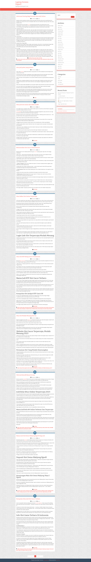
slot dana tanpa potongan (20, 308)
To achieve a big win (61, 96)
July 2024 (59, 36)
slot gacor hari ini (49, 549)
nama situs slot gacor (29, 549)
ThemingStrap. (46, 560)
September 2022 (61, 62)
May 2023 (60, 55)
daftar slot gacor (20, 549)
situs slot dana (26, 59)
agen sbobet (20, 427)
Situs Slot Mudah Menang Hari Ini (26, 315)
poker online (36, 58)
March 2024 (60, 42)
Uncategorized (60, 84)
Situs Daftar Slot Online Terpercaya (26, 196)
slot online (48, 59)
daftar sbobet (24, 427)
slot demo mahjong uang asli (21, 491)
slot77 (51, 368)
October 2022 (60, 60)
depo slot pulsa (22, 260)
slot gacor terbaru (25, 550)
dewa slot (19, 368)
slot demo (31, 490)
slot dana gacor (51, 307)
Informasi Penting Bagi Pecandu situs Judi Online (31, 16)
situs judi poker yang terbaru (24, 67)
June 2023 (60, 53)
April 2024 (60, 40)
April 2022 (60, 68)
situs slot (22, 59)
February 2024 (60, 44)
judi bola (28, 427)
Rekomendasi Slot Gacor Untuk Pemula (28, 147)
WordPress (58, 560)
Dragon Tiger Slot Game (62, 104)
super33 (22, 71)
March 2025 (60, 29)
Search (59, 15)
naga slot (29, 319)
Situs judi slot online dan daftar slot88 (27, 104)
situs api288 (18, 111)
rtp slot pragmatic (38, 503)
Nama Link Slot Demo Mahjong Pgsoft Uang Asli (30, 436)
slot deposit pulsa (34, 308)
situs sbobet (29, 428)
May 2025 (60, 27)
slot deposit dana (28, 308)
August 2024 (60, 34)
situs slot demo (26, 490)
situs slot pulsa (45, 307)
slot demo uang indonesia (43, 491)
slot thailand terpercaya (46, 368)
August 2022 (60, 64)
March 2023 (60, 57)
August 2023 (60, 49)
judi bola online (32, 427)
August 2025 (60, 25)
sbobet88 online (19, 428)
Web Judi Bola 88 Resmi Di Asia (25, 375)
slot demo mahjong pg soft (48, 490)
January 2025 (60, 33)
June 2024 (60, 38)
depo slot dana (20, 307)
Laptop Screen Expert (21, 3)
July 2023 (59, 51)
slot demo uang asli (35, 491)
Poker (33, 58)
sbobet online (47, 427)
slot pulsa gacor (40, 308)
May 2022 (60, 66)
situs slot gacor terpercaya (41, 549)
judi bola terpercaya (38, 427)
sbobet (43, 427)
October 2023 (60, 46)
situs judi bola (24, 428)
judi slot (19, 59)
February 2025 (60, 31)
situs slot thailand (34, 368)
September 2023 (61, 47)
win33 (36, 151)
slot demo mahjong (41, 490)
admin (39, 18)
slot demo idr (35, 490)
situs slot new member (33, 59)
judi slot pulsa (35, 307)
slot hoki (25, 440)
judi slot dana (30, 307)
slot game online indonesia (41, 59)
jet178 (29, 24)
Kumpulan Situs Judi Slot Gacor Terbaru (28, 499)
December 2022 (61, 58)
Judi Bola (30, 58)
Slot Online (40, 58)
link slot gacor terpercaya (62, 111)
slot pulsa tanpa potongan (47, 308)
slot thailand (39, 368)
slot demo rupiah (29, 491)
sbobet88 (25, 379)
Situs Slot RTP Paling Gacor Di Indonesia (28, 256)
